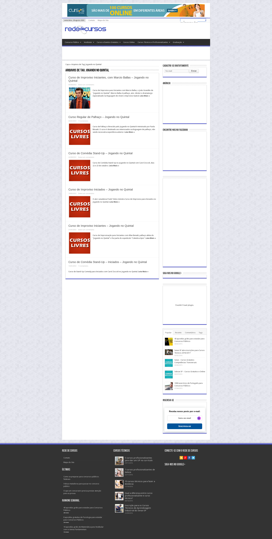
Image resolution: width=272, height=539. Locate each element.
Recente (178, 333)
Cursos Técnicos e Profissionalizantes (153, 42)
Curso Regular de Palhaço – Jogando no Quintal (98, 117)
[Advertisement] (136, 53)
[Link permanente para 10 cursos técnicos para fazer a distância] (119, 484)
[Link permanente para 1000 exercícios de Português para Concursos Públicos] (169, 386)
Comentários (190, 333)
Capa (67, 64)
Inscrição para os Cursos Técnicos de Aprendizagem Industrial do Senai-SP (138, 508)
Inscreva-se (184, 426)
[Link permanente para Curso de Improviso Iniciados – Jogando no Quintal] (79, 206)
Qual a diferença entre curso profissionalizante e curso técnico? (138, 495)
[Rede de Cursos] (85, 31)
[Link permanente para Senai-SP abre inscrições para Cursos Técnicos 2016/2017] (169, 352)
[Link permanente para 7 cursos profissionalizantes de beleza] (119, 472)
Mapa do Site (103, 20)
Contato (91, 20)
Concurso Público (72, 42)
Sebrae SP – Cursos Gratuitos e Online (189, 371)
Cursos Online (129, 42)
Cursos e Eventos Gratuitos (107, 42)
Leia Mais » (145, 96)
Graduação (177, 42)
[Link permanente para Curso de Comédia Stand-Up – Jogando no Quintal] (79, 170)
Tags (201, 333)
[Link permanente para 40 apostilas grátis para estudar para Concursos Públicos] (169, 342)
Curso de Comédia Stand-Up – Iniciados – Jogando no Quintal (107, 262)
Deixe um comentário (86, 85)
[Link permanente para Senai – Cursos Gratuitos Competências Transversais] (169, 363)
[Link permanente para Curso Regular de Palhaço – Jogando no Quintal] (79, 134)
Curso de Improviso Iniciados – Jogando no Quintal (100, 189)
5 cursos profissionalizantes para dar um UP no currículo (139, 459)
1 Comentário (83, 121)
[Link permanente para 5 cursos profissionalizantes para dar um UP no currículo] (119, 461)
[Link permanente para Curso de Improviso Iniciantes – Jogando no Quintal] (79, 243)
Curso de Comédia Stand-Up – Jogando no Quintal (100, 153)
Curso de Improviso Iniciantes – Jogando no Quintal (101, 225)
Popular (168, 333)
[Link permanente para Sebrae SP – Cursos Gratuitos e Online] (169, 374)
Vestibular (88, 42)
